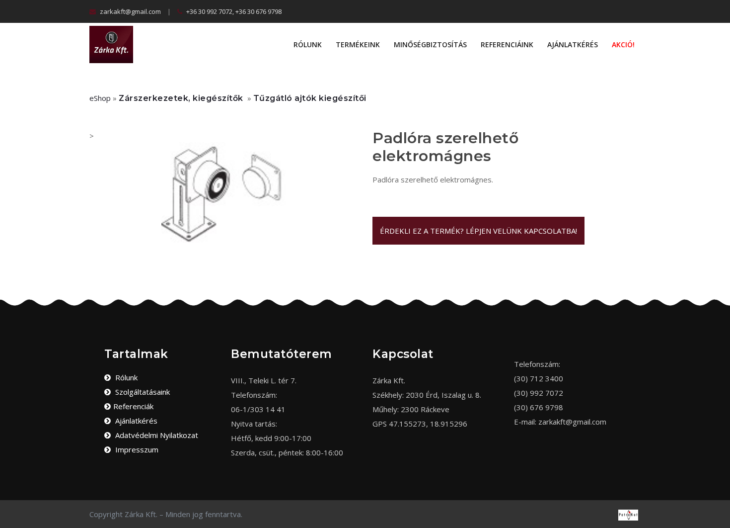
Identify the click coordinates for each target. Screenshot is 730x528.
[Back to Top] (719, 508)
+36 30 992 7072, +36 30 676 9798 (233, 11)
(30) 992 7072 (538, 393)
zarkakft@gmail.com (129, 11)
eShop (100, 98)
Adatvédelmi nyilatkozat (155, 435)
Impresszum (135, 449)
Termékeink (358, 44)
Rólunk (307, 44)
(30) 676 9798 (538, 407)
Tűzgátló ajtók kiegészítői (309, 98)
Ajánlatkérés (572, 44)
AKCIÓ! (623, 44)
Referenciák (133, 406)
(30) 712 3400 (538, 378)
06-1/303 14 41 (258, 409)
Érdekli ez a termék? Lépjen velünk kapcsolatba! (478, 231)
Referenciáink (507, 44)
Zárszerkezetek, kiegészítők (181, 98)
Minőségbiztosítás (430, 44)
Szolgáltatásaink (141, 392)
